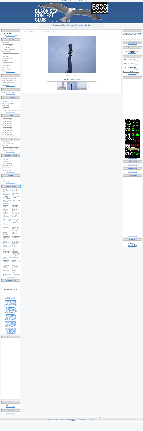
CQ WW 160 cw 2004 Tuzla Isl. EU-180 (6, 197)
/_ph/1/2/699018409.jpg (10, 304)
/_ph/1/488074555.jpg (11, 332)
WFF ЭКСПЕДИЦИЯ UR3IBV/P (6, 251)
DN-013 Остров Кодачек (15, 220)
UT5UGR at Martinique (6, 220)
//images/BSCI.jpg (11, 297)
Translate (15, 35)
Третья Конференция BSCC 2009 (6, 224)
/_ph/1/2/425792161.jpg (10, 321)
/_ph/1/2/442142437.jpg (10, 322)
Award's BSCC (15, 200)
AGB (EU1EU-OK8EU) (15, 205)
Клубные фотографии (6, 190)
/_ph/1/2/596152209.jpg (10, 331)
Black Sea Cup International (15, 213)
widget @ (130, 164)
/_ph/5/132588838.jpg (11, 309)
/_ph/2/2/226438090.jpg (10, 312)
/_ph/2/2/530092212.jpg (10, 317)
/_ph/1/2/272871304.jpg (10, 329)
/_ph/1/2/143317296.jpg (10, 323)
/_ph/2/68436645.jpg (10, 314)
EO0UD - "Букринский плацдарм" (15, 246)
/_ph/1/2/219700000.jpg (10, 328)
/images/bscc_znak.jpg (10, 300)
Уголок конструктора (6, 216)
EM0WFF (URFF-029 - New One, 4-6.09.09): (6, 259)
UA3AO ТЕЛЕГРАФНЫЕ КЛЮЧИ (15, 209)
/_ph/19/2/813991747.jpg (11, 310)
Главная (66, 25)
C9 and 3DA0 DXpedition (6, 194)
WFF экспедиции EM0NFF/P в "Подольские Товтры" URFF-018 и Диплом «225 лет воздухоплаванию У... (16, 268)
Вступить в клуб (58, 25)
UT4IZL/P (14, 222)
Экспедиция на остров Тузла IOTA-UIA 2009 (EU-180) (15, 228)
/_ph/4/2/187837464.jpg (10, 303)
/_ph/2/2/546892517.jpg (10, 316)
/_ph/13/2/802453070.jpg (11, 301)
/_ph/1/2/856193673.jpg (10, 319)
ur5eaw (79, 79)
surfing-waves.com (136, 164)
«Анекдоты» (127, 37)
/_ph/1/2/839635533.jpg (10, 325)
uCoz (74, 420)
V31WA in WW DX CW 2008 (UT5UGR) (6, 202)
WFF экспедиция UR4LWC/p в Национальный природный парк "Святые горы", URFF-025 (16, 252)
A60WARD (5, 227)
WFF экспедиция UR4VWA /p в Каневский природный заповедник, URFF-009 (6, 267)
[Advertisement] (132, 206)
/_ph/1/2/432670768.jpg (10, 318)
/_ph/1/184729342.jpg (11, 330)
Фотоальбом (73, 25)
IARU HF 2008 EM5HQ (15, 190)
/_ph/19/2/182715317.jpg (11, 311)
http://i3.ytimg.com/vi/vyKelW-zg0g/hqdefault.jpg (11, 306)
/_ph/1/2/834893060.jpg (10, 324)
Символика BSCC (5, 205)
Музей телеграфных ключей (6, 209)
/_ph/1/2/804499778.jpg (10, 298)
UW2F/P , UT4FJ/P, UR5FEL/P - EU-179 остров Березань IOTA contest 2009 (6, 235)
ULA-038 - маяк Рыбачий (6, 242)
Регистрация (81, 25)
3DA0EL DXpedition (5, 246)
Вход (87, 25)
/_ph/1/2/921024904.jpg (10, 308)
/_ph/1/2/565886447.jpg (10, 302)
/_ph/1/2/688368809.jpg (10, 326)
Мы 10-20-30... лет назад (15, 216)
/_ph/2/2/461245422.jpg (10, 315)
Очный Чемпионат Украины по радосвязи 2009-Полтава (16, 235)
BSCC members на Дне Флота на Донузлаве (16, 242)
